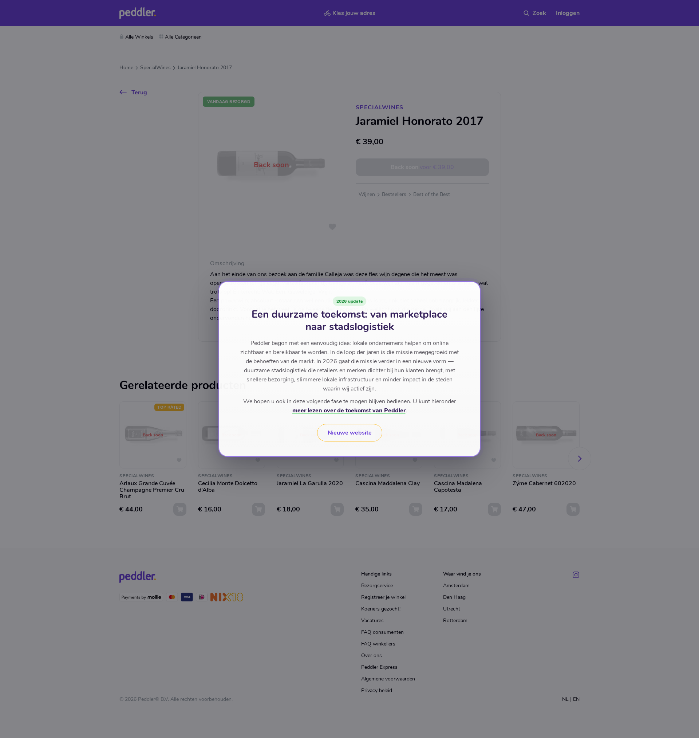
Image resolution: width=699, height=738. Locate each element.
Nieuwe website (350, 433)
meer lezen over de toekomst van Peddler (349, 411)
